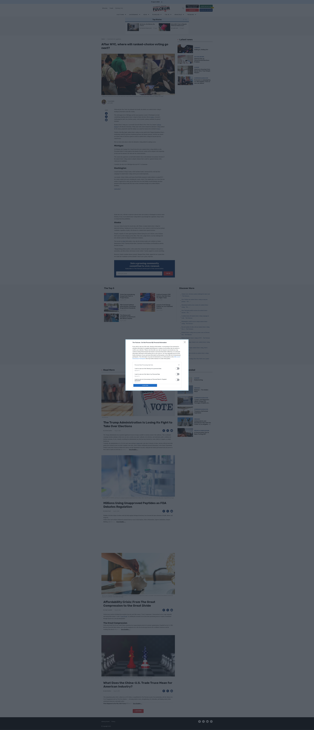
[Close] (185, 342)
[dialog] (157, 365)
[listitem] (157, 365)
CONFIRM (145, 385)
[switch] (177, 368)
